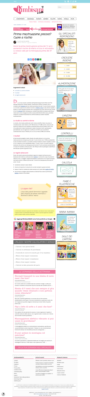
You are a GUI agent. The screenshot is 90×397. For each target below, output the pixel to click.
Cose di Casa (60, 368)
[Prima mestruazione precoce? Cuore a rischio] (34, 73)
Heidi (68, 244)
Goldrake (60, 251)
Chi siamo (16, 362)
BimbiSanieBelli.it (28, 10)
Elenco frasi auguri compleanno (27, 259)
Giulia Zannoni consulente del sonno (23, 281)
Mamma (60, 19)
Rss (65, 1)
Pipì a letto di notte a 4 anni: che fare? (33, 306)
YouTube (75, 1)
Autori (15, 373)
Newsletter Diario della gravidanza (22, 377)
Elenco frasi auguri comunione (27, 256)
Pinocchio (69, 251)
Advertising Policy (18, 379)
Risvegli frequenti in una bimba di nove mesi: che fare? (34, 277)
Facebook (71, 1)
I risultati (17, 93)
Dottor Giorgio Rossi (20, 296)
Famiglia (66, 19)
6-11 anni (24, 24)
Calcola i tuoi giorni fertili (25, 247)
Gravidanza (30, 19)
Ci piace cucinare (60, 372)
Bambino (45, 19)
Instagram (68, 1)
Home (15, 24)
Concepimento (20, 19)
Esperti (15, 375)
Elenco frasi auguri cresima (25, 262)
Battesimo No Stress (57, 22)
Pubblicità (16, 364)
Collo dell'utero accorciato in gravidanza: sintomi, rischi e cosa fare (45, 367)
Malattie (52, 19)
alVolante (59, 360)
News (15, 1)
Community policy (18, 371)
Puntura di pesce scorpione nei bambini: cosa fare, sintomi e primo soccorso (44, 363)
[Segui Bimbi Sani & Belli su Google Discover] (34, 29)
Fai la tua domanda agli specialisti (34, 347)
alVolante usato (60, 362)
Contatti (16, 360)
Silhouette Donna (61, 370)
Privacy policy (17, 368)
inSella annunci (60, 366)
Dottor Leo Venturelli (20, 310)
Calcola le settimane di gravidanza (28, 250)
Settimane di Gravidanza (44, 22)
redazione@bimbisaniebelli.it (42, 393)
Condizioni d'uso (17, 369)
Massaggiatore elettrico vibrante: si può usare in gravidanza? (34, 319)
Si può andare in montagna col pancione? (30, 334)
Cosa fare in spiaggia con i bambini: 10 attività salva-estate (44, 374)
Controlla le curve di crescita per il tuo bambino (33, 253)
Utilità (72, 19)
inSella (58, 364)
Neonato (38, 19)
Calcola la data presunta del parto (28, 265)
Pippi (59, 244)
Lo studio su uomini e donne (22, 90)
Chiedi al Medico (33, 22)
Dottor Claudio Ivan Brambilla (21, 324)
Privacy (15, 366)
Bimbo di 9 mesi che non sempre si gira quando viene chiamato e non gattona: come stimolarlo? (34, 290)
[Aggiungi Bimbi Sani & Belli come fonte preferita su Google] (34, 219)
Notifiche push (17, 380)
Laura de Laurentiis (25, 41)
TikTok (73, 1)
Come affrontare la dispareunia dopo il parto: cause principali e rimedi (44, 370)
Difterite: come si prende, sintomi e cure (45, 360)
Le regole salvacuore (20, 95)
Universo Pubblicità (61, 374)
